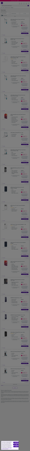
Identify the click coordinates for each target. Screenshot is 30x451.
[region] (10, 445)
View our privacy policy (5, 448)
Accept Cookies (16, 442)
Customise (16, 446)
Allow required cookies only (16, 444)
